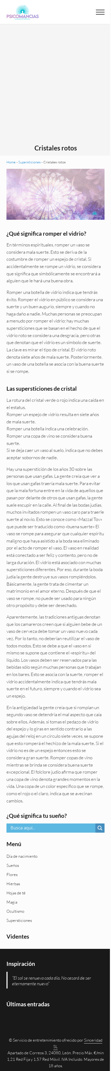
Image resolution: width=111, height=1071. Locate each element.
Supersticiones (29, 162)
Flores (12, 874)
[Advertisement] (55, 86)
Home (11, 162)
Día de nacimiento (21, 856)
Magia (11, 902)
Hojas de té (16, 892)
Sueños (12, 865)
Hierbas (13, 883)
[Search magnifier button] (100, 828)
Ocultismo (15, 911)
